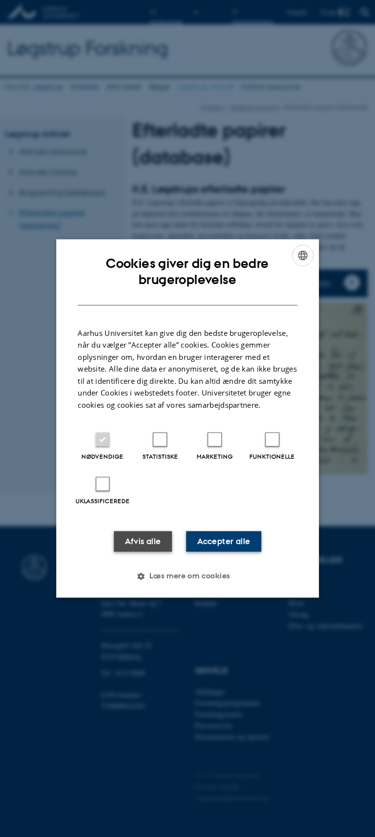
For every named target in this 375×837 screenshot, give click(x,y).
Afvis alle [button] (143, 542)
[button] (187, 576)
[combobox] (303, 255)
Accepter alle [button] (223, 542)
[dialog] (187, 418)
